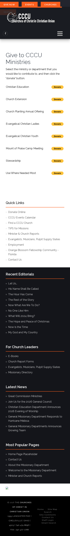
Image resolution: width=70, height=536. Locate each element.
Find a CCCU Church (20, 222)
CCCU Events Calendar (22, 217)
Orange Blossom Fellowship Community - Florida (33, 252)
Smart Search (49, 523)
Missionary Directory (20, 372)
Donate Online (16, 212)
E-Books (13, 356)
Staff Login (48, 520)
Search (48, 512)
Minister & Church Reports (23, 233)
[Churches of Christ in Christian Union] (31, 17)
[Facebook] (5, 33)
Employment (16, 244)
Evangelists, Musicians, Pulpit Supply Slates (34, 239)
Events (29, 5)
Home (40, 509)
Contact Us (15, 259)
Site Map (52, 509)
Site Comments (47, 515)
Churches (50, 5)
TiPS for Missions (18, 228)
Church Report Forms (21, 361)
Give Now (9, 5)
